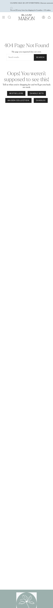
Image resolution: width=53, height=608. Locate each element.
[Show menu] (3, 17)
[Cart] (49, 17)
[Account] (43, 17)
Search (40, 57)
